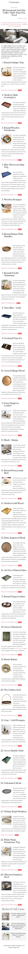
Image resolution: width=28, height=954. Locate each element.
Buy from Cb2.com (7, 835)
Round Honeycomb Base (13, 471)
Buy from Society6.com (9, 654)
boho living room (19, 648)
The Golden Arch (12, 690)
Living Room (14, 7)
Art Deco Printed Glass (15, 570)
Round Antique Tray (14, 62)
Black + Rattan (11, 440)
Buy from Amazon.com (9, 90)
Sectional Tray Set (13, 338)
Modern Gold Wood (14, 503)
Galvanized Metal (13, 783)
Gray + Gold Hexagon (14, 720)
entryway (3, 362)
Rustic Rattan (11, 659)
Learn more (17, 26)
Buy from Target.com (8, 303)
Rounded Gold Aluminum (11, 274)
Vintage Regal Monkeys (15, 811)
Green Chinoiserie (13, 627)
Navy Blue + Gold (12, 308)
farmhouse (16, 794)
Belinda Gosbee (23, 18)
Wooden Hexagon (13, 199)
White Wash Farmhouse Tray (12, 841)
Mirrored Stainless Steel (13, 876)
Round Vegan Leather (14, 596)
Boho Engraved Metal (14, 537)
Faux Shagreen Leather (11, 404)
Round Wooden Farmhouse (11, 129)
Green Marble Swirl (13, 750)
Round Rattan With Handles (13, 235)
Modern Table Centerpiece (11, 96)
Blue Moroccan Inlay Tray (14, 166)
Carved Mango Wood (14, 370)
